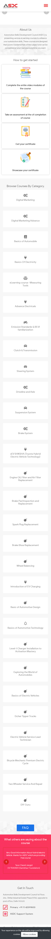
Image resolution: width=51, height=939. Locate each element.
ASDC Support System (21, 914)
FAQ (25, 828)
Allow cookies (29, 934)
